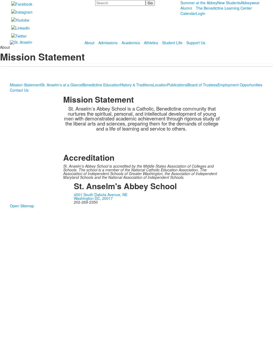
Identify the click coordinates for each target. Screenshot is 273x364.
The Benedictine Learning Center (224, 8)
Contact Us (19, 90)
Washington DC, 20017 (93, 198)
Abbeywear (250, 2)
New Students (229, 2)
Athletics (151, 42)
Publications (177, 84)
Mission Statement (25, 84)
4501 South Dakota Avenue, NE (100, 194)
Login (200, 13)
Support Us (195, 42)
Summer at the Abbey (198, 2)
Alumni (186, 8)
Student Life (172, 42)
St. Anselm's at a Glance (61, 84)
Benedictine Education (101, 84)
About (89, 42)
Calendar (188, 13)
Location (160, 84)
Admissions (108, 42)
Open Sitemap (22, 205)
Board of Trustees (202, 84)
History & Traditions (136, 84)
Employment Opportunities (240, 84)
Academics (131, 42)
